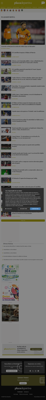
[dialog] (23, 200)
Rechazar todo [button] (23, 208)
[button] (8, 208)
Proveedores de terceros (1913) (16, 198)
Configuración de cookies (10, 205)
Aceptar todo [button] (35, 208)
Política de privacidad (19, 205)
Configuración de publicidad (10, 204)
